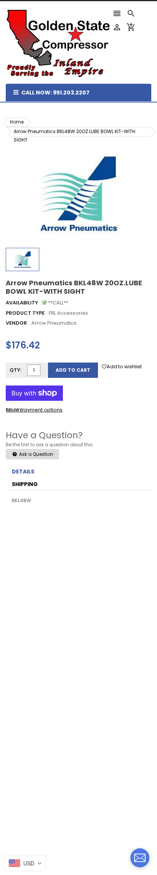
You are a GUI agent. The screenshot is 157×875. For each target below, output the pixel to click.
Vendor (16, 323)
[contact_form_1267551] (139, 857)
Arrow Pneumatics (54, 323)
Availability (22, 302)
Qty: (15, 370)
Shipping (25, 484)
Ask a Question (35, 454)
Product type (25, 313)
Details (23, 471)
